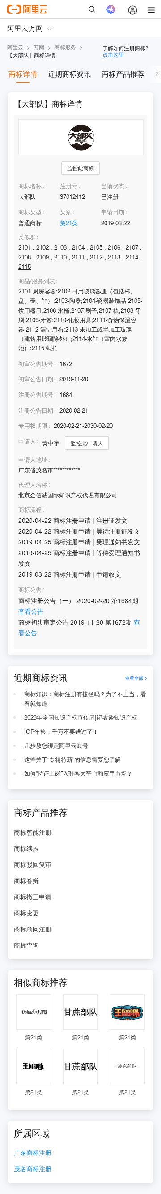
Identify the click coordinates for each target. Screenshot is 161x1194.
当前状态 (112, 185)
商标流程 (30, 509)
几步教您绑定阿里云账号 (56, 745)
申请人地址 (32, 460)
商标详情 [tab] (22, 74)
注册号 (68, 185)
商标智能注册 (32, 832)
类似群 (27, 237)
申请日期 (112, 211)
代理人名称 (32, 485)
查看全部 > (136, 678)
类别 (66, 211)
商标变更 (26, 912)
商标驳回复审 (32, 864)
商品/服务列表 (36, 281)
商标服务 (65, 47)
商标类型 (30, 211)
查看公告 (30, 611)
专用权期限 (32, 425)
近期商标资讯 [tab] (69, 74)
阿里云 (15, 47)
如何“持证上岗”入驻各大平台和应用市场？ (78, 773)
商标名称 (30, 185)
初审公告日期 (35, 379)
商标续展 (26, 848)
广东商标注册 (32, 1153)
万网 (39, 47)
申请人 (27, 441)
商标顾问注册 (32, 928)
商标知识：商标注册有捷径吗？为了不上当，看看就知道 (85, 698)
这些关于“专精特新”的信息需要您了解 (72, 759)
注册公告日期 (35, 410)
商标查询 (26, 944)
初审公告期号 (35, 363)
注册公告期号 (35, 394)
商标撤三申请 (32, 896)
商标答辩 (26, 880)
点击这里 (113, 54)
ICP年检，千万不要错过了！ (61, 731)
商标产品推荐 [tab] (123, 74)
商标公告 (30, 590)
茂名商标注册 (32, 1169)
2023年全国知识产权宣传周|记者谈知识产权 (80, 717)
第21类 (69, 223)
